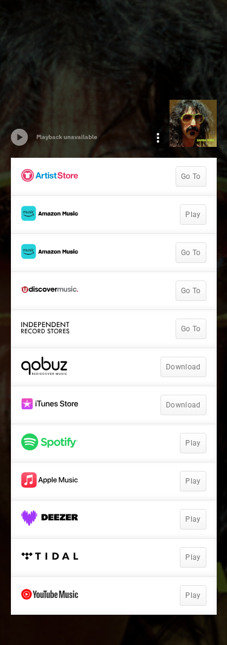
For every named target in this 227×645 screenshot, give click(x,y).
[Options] (158, 138)
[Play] (19, 137)
